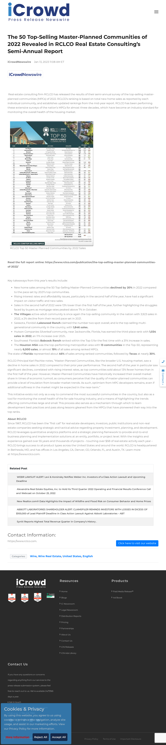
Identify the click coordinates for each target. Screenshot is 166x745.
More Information (17, 737)
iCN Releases (67, 647)
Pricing (65, 622)
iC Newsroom (68, 604)
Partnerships (67, 628)
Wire (33, 556)
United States (72, 556)
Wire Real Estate (49, 556)
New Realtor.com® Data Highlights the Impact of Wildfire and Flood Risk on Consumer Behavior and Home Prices (84, 501)
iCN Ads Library (68, 653)
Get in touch (15, 702)
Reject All (40, 737)
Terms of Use (109, 739)
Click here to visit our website (137, 543)
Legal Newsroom (69, 610)
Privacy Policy (91, 739)
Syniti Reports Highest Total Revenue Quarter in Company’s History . (57, 521)
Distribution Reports (71, 616)
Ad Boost (117, 597)
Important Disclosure (130, 739)
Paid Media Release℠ (123, 591)
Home (64, 591)
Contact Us (66, 641)
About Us (66, 634)
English (88, 556)
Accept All (59, 737)
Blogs (64, 597)
